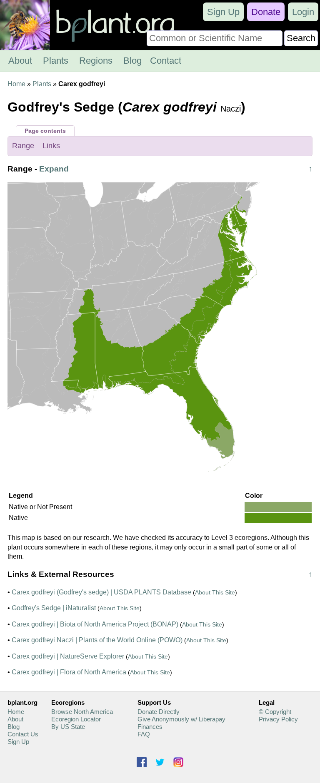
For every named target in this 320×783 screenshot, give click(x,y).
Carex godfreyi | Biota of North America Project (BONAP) (95, 624)
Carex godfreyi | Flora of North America (69, 672)
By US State (68, 726)
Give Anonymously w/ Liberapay (181, 719)
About (20, 60)
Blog (132, 60)
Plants (55, 60)
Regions (95, 60)
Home (16, 83)
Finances (150, 726)
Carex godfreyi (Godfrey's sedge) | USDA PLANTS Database (101, 592)
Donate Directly (159, 711)
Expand (54, 168)
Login (303, 12)
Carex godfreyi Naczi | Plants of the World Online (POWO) (97, 640)
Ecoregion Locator (76, 719)
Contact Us (23, 734)
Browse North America (82, 711)
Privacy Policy (278, 719)
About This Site (215, 592)
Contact (165, 60)
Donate (265, 12)
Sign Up (223, 12)
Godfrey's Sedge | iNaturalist (54, 607)
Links (51, 146)
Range (23, 146)
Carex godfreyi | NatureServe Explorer (68, 656)
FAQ (144, 734)
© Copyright (275, 711)
